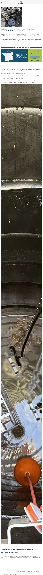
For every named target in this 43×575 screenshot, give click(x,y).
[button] (1, 2)
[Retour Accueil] (21, 2)
